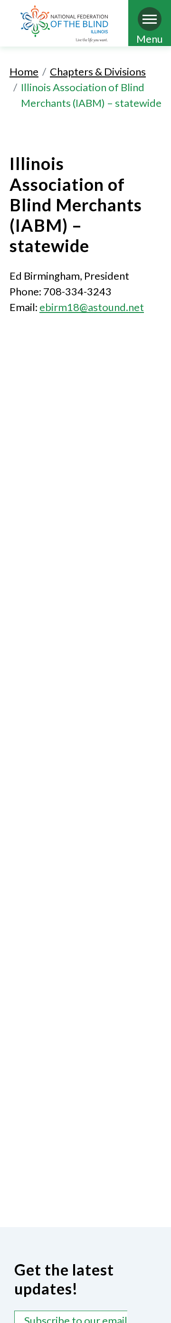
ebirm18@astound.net (91, 307)
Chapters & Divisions (98, 71)
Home (24, 71)
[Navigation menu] (150, 19)
